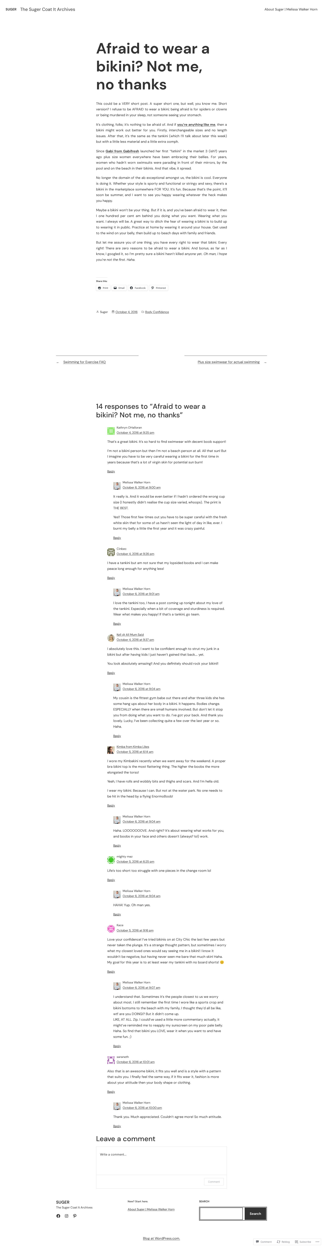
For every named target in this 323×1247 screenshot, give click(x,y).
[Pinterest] (75, 1216)
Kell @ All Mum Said (130, 635)
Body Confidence (157, 312)
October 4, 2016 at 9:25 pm (135, 433)
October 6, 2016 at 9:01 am (141, 594)
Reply (111, 471)
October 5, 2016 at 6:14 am (135, 752)
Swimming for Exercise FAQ (84, 362)
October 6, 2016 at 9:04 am (141, 689)
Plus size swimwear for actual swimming (229, 362)
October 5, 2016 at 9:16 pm (135, 930)
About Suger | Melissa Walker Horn (290, 9)
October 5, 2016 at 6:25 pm (135, 862)
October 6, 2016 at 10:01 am (136, 1062)
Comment (214, 1181)
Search (255, 1213)
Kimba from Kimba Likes (133, 747)
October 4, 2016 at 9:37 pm (135, 640)
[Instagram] (66, 1216)
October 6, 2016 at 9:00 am (142, 487)
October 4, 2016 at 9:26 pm (135, 554)
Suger (11, 9)
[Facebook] (58, 1216)
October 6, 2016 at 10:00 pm (142, 1108)
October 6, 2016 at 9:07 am (141, 988)
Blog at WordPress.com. (161, 1238)
